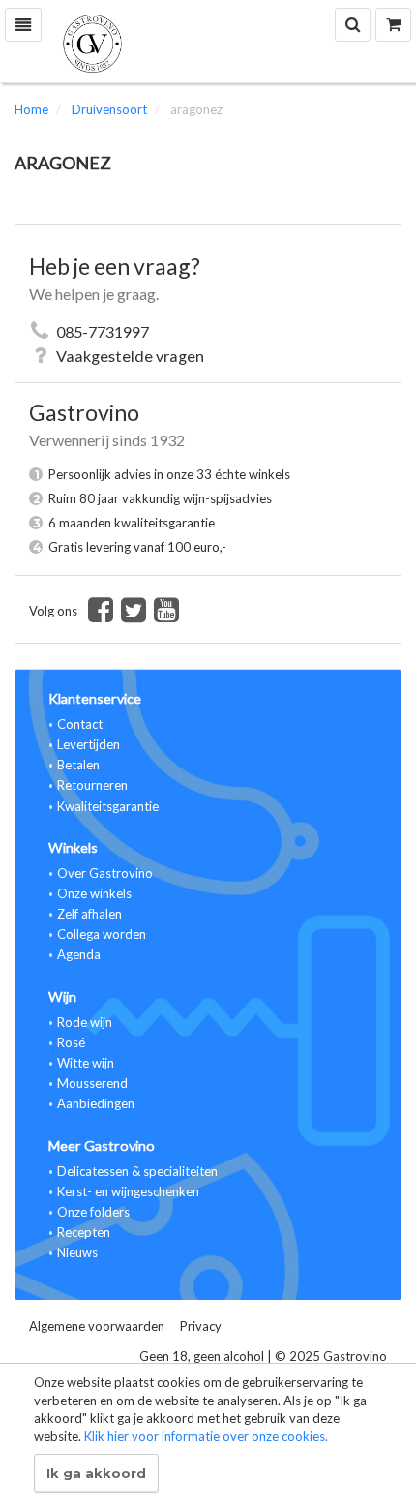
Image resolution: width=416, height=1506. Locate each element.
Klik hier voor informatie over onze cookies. (206, 1436)
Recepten (83, 1232)
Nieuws (77, 1252)
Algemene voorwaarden (96, 1326)
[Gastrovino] (208, 41)
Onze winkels (94, 893)
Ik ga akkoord (96, 1473)
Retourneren (92, 785)
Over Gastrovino (105, 873)
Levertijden (88, 744)
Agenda (79, 954)
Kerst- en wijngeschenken (128, 1191)
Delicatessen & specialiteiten (137, 1171)
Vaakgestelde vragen (130, 355)
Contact (80, 724)
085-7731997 (102, 331)
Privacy (201, 1326)
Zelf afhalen (89, 913)
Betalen (78, 764)
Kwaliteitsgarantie (108, 806)
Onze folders (93, 1212)
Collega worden (101, 934)
